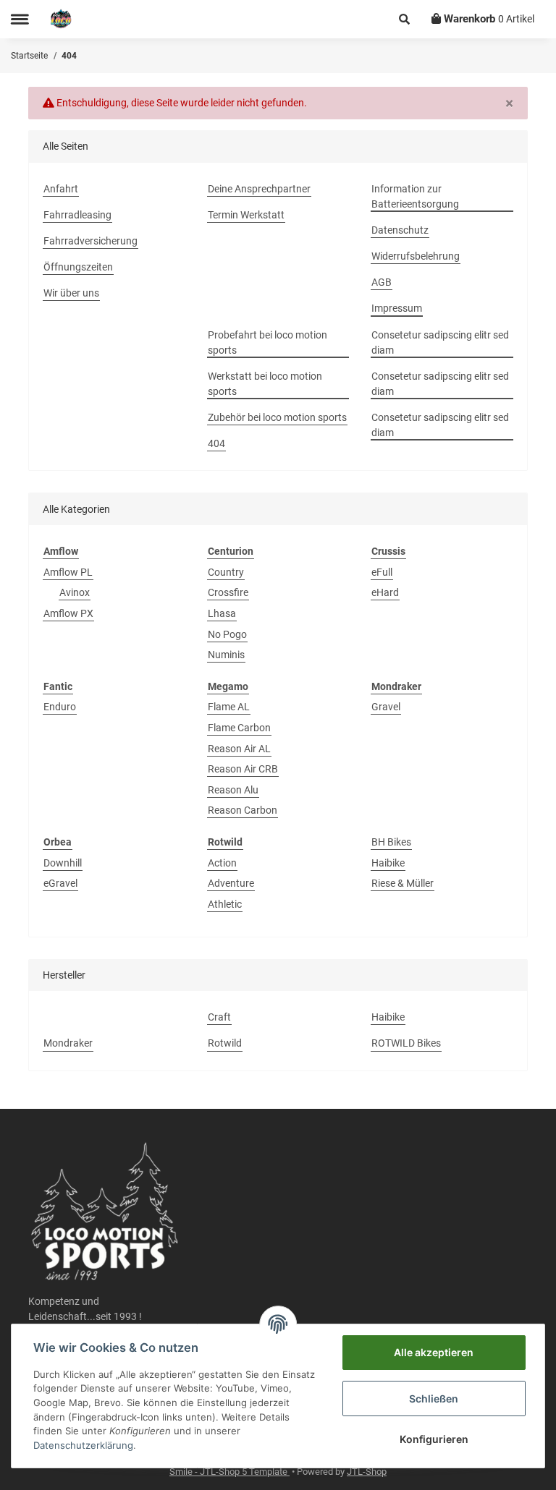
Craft (219, 1017)
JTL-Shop (367, 1471)
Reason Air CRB (243, 769)
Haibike (388, 863)
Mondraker (68, 1043)
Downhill (62, 863)
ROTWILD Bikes (406, 1043)
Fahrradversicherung (90, 241)
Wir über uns (71, 293)
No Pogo (227, 634)
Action (222, 863)
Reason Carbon (242, 810)
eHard (385, 592)
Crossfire (228, 592)
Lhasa (222, 613)
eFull (381, 572)
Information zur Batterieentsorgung (415, 196)
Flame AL (229, 706)
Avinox (74, 592)
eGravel (60, 883)
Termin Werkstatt (246, 215)
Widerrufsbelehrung (415, 256)
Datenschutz (400, 230)
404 (216, 443)
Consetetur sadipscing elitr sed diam (440, 342)
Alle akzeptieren (433, 1352)
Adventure (231, 883)
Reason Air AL (239, 748)
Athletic (225, 904)
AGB (381, 282)
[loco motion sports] (61, 19)
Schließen (433, 1398)
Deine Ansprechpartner (259, 189)
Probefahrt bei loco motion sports (267, 342)
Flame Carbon (239, 727)
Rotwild (225, 1043)
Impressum (396, 308)
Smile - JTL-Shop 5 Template (229, 1471)
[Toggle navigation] (19, 19)
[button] (404, 19)
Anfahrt (60, 189)
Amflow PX (68, 613)
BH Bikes (391, 842)
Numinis (226, 654)
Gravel (385, 706)
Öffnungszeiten (78, 267)
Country (226, 572)
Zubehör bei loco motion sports (277, 417)
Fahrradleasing (77, 215)
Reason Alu (233, 790)
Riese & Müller (402, 883)
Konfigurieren (434, 1439)
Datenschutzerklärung (83, 1445)
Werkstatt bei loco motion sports (265, 383)
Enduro (59, 706)
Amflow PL (68, 572)
